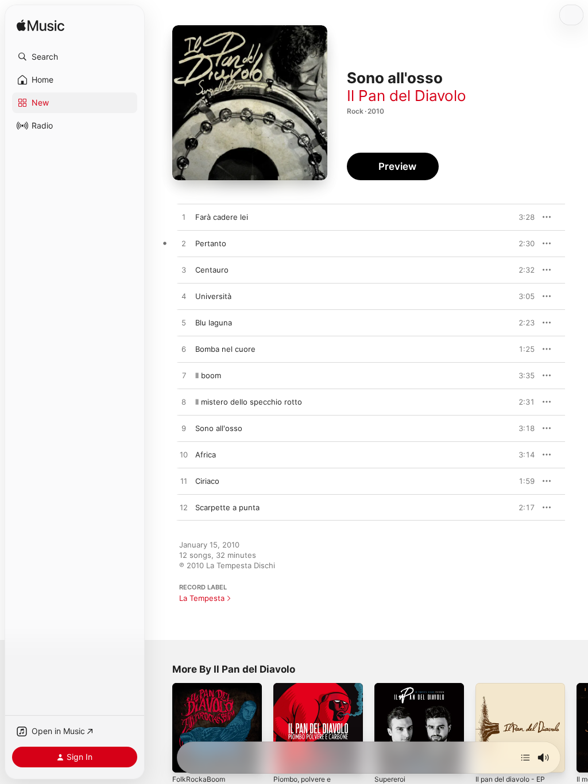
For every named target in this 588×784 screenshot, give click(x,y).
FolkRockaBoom (198, 779)
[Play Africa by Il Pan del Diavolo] (183, 455)
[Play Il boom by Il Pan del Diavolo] (183, 376)
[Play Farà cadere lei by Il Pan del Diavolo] (183, 217)
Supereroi (389, 779)
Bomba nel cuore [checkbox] (225, 349)
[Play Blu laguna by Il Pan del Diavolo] (183, 323)
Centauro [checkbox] (212, 269)
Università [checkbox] (213, 296)
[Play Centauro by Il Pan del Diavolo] (183, 270)
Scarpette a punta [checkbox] (227, 507)
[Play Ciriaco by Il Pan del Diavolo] (183, 481)
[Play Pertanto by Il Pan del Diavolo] (183, 244)
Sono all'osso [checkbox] (218, 428)
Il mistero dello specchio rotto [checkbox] (248, 401)
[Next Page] (576, 728)
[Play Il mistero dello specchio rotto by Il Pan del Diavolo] (183, 402)
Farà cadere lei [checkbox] (221, 217)
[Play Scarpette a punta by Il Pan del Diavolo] (183, 508)
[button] (75, 57)
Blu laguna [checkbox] (213, 322)
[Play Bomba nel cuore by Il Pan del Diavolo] (183, 349)
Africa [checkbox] (205, 454)
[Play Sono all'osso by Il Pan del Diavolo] (183, 429)
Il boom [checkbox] (208, 375)
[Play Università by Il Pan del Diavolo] (183, 297)
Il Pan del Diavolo (406, 95)
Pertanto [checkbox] (210, 243)
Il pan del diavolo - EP (510, 779)
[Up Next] (525, 758)
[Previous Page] (161, 728)
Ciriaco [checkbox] (207, 481)
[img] (40, 26)
